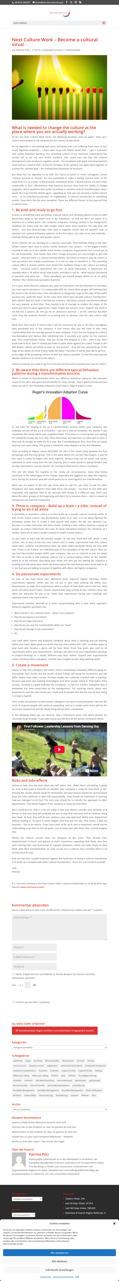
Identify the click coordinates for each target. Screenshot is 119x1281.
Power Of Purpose (94, 1090)
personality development (59, 1085)
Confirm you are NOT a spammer (32, 1002)
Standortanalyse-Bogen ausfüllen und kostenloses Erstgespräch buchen (56, 1030)
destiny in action (36, 1065)
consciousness (19, 1065)
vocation (74, 1095)
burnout (80, 1060)
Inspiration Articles (53, 49)
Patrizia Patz (22, 49)
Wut (94, 1095)
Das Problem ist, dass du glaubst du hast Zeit (52, 1127)
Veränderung (62, 1095)
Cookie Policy (46, 1276)
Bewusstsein (68, 1060)
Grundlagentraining (87, 1075)
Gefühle (71, 1075)
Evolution (43, 1070)
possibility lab (78, 1085)
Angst (28, 1060)
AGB (77, 1276)
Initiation (17, 1080)
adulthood (17, 1060)
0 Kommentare (72, 49)
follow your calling (21, 1075)
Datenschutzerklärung (63, 1276)
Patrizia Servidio (20, 1085)
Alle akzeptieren (59, 1252)
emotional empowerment (24, 1070)
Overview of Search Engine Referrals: (84, 1212)
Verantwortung (46, 1095)
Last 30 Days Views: (75, 1203)
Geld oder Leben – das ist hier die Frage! (43, 1141)
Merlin (15, 1141)
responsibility (30, 1095)
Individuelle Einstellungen (60, 1269)
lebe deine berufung (45, 1080)
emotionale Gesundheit (71, 1065)
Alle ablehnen (59, 1261)
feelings (98, 1070)
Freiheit (54, 1075)
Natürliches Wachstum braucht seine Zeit (44, 1122)
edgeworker (52, 1065)
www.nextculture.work (32, 887)
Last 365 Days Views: (76, 1208)
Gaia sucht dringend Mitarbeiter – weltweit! (50, 1136)
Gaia (63, 1075)
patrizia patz (80, 1080)
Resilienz (17, 1095)
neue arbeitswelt (64, 1080)
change (90, 1060)
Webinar (85, 1095)
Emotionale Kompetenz (95, 1065)
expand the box (68, 1070)
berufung (38, 1060)
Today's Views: (73, 1198)
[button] (114, 1223)
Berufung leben (52, 1060)
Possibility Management (23, 1090)
